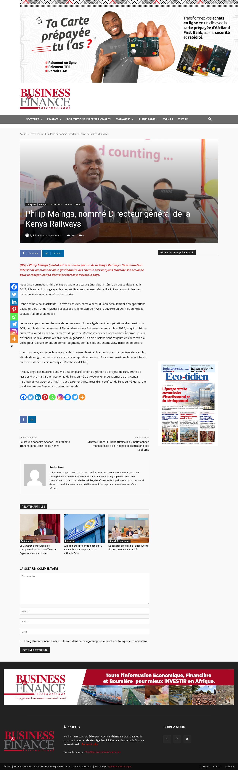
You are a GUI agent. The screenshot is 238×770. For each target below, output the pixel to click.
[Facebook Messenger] (67, 397)
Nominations (56, 204)
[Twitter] (30, 397)
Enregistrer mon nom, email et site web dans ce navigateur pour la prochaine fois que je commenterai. (86, 641)
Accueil (23, 134)
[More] (82, 397)
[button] (209, 119)
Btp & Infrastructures (119, 541)
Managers (43, 204)
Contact (217, 766)
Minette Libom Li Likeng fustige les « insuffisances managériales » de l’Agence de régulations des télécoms (118, 445)
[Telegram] (75, 397)
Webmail (229, 766)
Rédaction (38, 235)
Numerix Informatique (119, 766)
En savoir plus (90, 744)
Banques (69, 541)
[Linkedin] (38, 397)
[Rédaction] (27, 235)
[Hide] (11, 346)
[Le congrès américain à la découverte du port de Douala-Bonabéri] (128, 528)
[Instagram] (60, 397)
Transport (79, 204)
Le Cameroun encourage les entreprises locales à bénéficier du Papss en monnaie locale (38, 549)
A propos (205, 766)
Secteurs (68, 204)
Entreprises (35, 134)
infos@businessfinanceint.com (102, 752)
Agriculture (26, 541)
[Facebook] (23, 397)
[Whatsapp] (52, 397)
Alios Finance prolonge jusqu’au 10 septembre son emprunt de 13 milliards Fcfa (83, 549)
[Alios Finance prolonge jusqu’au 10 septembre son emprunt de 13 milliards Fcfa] (84, 528)
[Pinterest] (45, 397)
